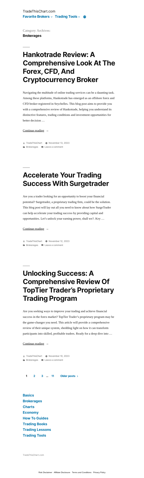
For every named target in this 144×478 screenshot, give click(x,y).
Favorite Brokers (36, 16)
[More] (84, 17)
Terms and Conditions (81, 472)
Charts (28, 407)
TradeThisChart (34, 143)
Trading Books (35, 424)
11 (52, 376)
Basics (28, 395)
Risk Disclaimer (45, 472)
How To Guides (35, 418)
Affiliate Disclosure (62, 472)
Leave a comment (54, 147)
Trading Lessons (37, 429)
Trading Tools (66, 16)
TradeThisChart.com (39, 11)
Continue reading (36, 130)
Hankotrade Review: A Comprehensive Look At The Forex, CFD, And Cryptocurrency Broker (69, 67)
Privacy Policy (99, 472)
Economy (31, 412)
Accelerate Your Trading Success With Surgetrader (66, 179)
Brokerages (32, 147)
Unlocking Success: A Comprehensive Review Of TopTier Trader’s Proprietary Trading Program (68, 285)
